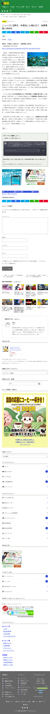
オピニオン (8, 14)
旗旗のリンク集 (8, 665)
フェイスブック (8, 576)
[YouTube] (7, 11)
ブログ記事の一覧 (9, 696)
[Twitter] (5, 11)
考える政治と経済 (16, 14)
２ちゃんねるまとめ (9, 636)
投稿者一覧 (8, 692)
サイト (4, 253)
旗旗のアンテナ (8, 508)
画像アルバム (7, 643)
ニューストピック (27, 191)
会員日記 (36, 191)
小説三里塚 (6, 634)
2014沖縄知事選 (13, 194)
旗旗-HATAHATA (22, 710)
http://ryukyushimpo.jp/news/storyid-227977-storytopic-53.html (21, 48)
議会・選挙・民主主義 (25, 14)
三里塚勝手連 (8, 482)
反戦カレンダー (8, 503)
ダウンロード (8, 533)
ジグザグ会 (7, 476)
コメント (5, 216)
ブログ (5, 629)
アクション (23, 678)
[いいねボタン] (3, 36)
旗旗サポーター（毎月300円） (26, 442)
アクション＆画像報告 (11, 513)
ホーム (6, 466)
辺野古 (5, 194)
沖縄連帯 (4, 21)
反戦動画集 (7, 523)
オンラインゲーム (9, 518)
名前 (4, 237)
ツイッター (7, 581)
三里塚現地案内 (8, 662)
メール (4, 245)
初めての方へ (8, 471)
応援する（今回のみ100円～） (26, 440)
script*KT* (46, 685)
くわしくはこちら (25, 444)
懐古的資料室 (8, 528)
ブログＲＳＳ (8, 591)
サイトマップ (8, 487)
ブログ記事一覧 (8, 498)
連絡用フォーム (9, 694)
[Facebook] (2, 11)
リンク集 (7, 538)
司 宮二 (10, 39)
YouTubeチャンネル (10, 586)
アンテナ (22, 685)
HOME (3, 14)
